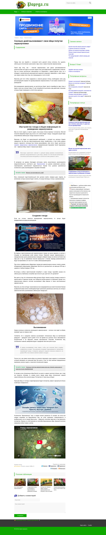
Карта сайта (83, 525)
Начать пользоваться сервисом (78, 207)
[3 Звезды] (17, 466)
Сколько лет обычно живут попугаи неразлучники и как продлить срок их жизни (46, 489)
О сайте (90, 525)
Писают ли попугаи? (74, 81)
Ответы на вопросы (41, 11)
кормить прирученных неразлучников (25, 145)
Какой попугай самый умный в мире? (79, 46)
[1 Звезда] (15, 466)
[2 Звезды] (16, 466)
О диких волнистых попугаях (77, 48)
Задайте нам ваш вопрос (76, 69)
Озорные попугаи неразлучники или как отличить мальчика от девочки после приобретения (79, 124)
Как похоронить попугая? (76, 87)
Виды (15, 11)
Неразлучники (41, 164)
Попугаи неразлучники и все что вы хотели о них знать (59, 488)
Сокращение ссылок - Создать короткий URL (27, 520)
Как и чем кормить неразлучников (18, 488)
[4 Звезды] (18, 466)
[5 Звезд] (20, 466)
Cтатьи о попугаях (26, 11)
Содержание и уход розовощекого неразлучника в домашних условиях (32, 489)
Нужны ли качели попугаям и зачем (79, 50)
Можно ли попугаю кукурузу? (77, 83)
